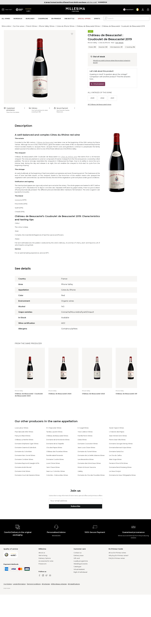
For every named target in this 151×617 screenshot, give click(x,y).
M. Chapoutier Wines (53, 428)
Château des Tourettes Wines (56, 451)
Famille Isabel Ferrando (54, 455)
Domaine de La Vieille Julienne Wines (91, 455)
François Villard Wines (22, 436)
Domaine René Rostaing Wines (120, 467)
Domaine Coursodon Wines (88, 443)
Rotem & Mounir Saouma (87, 467)
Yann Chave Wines (53, 467)
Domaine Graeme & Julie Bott (25, 447)
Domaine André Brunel (23, 467)
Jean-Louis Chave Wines (86, 447)
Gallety (80, 471)
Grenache (18, 200)
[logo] (75, 9)
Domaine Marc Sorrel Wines (25, 455)
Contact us (77, 553)
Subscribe (75, 506)
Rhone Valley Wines (46, 26)
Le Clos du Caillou (115, 455)
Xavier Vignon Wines (116, 428)
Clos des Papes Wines (54, 447)
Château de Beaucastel (45, 142)
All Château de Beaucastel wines (99, 104)
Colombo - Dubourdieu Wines (57, 475)
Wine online (6, 26)
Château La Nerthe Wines (24, 439)
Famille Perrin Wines (85, 436)
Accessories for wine (46, 561)
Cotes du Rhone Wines (65, 26)
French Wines (31, 26)
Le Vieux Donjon (115, 471)
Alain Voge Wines (115, 459)
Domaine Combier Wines (24, 459)
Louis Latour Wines (21, 428)
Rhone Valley (92, 42)
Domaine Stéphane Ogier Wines (26, 443)
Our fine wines (18, 26)
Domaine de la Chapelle (55, 443)
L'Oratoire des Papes (116, 432)
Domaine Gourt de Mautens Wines (27, 475)
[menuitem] (6, 18)
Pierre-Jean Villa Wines (117, 439)
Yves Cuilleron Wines (85, 432)
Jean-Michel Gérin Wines (118, 436)
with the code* (70, 2)
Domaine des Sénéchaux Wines (89, 463)
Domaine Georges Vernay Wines (121, 443)
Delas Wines (82, 439)
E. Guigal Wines (83, 428)
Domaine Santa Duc (116, 451)
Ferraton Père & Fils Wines (118, 463)
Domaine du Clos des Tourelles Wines (91, 475)
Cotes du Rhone (104, 42)
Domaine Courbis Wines (55, 459)
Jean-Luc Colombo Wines (55, 471)
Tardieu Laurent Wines (54, 432)
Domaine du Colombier (23, 451)
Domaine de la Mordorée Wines (57, 439)
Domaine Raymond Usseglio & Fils (27, 463)
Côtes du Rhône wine (69, 157)
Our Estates (8, 584)
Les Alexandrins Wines (86, 459)
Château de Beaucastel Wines (88, 26)
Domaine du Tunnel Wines (87, 451)
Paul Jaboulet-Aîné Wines (24, 432)
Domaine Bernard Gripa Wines (120, 447)
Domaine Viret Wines (22, 471)
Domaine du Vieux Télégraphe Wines (122, 475)
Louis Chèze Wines (53, 463)
